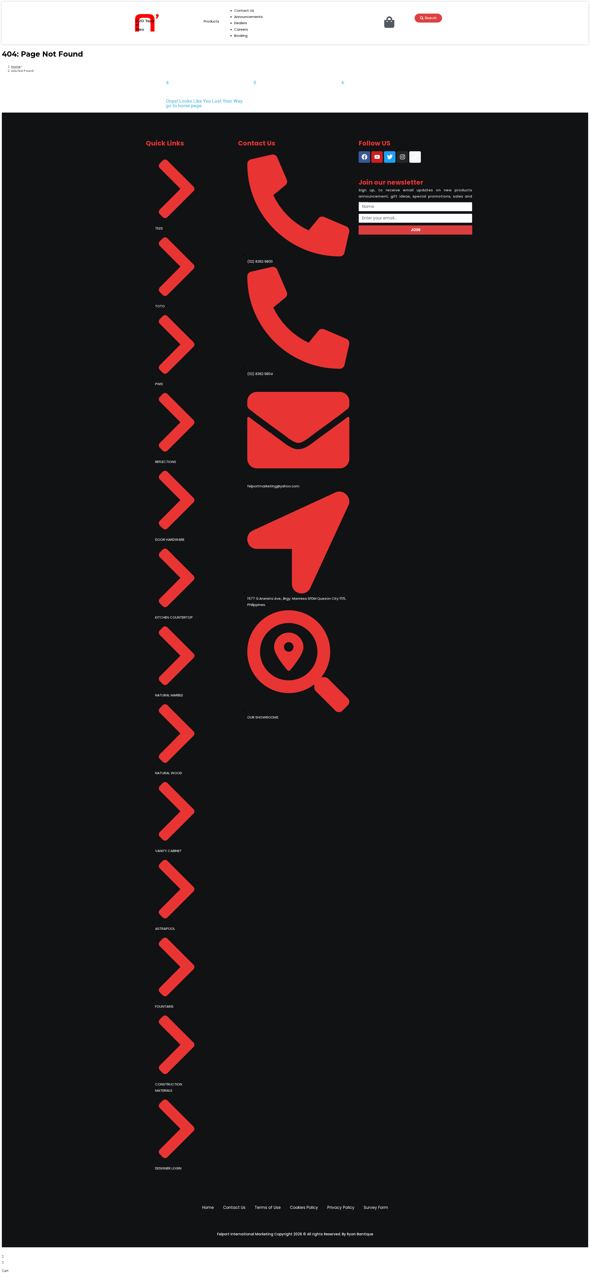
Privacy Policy (340, 1207)
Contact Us (234, 1207)
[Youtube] (377, 157)
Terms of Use (268, 1207)
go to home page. (184, 105)
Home (208, 1207)
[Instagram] (402, 157)
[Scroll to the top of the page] (3, 1250)
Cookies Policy (304, 1207)
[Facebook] (364, 157)
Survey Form (376, 1207)
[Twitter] (389, 157)
